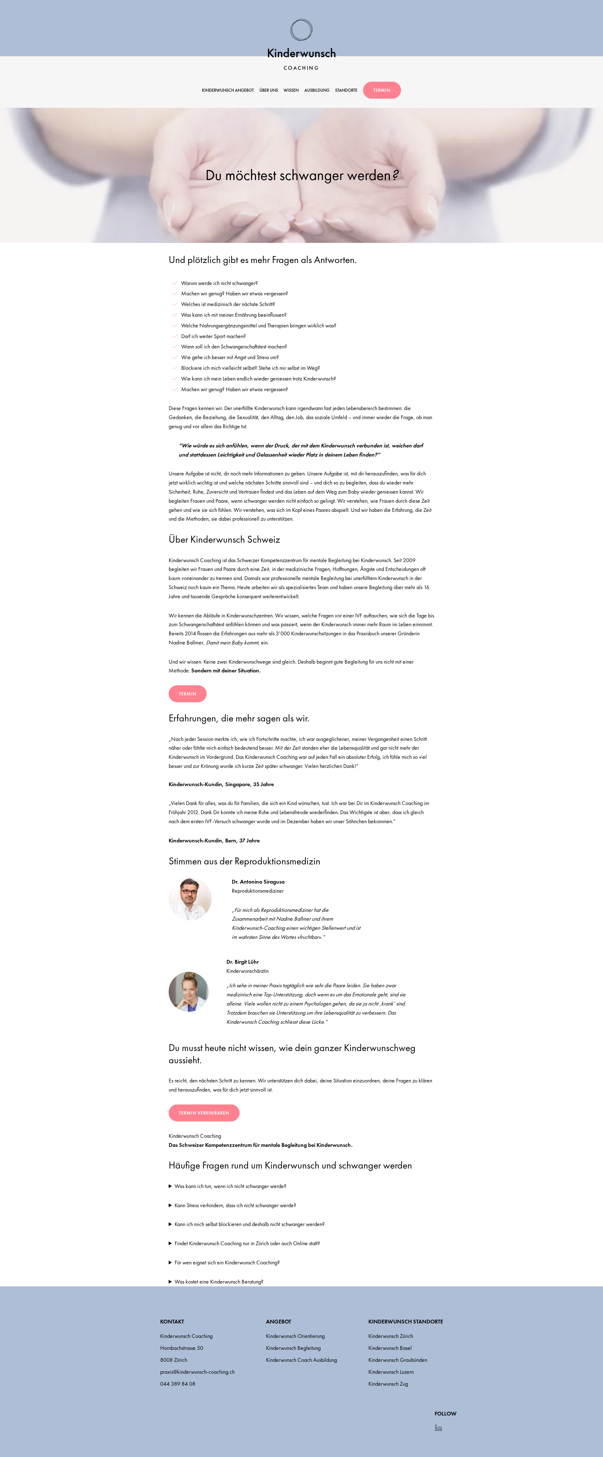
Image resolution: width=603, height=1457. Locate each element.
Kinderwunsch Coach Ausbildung (301, 1359)
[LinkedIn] (439, 1428)
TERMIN (187, 694)
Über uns (268, 90)
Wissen (291, 90)
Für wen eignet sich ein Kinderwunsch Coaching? (227, 1262)
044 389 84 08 (177, 1383)
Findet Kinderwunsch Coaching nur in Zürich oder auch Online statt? (247, 1243)
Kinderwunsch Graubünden (397, 1359)
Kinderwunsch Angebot (228, 90)
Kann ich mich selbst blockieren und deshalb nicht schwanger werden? (250, 1224)
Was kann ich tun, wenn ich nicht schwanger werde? (230, 1186)
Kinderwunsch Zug (388, 1383)
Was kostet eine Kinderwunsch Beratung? (219, 1281)
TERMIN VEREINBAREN (204, 1113)
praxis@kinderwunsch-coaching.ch (197, 1371)
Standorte (346, 90)
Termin (382, 90)
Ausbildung (316, 90)
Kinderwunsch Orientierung (295, 1335)
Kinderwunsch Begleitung (293, 1347)
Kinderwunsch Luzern (391, 1371)
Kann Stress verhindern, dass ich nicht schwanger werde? (235, 1205)
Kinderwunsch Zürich (390, 1335)
